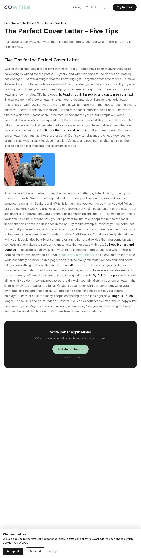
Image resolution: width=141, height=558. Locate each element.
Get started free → (70, 349)
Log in (104, 7)
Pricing (77, 7)
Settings (52, 551)
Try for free (124, 7)
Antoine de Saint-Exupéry (76, 255)
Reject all (35, 551)
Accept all (13, 551)
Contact (91, 7)
